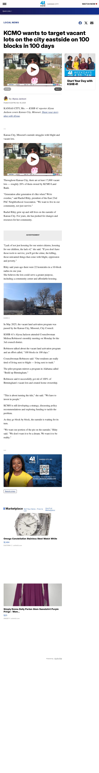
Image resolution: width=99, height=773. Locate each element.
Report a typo (10, 491)
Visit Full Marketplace (50, 509)
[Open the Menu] (4, 4)
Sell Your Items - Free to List (33, 510)
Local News (11, 22)
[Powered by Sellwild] (58, 659)
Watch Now (89, 4)
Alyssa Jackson (19, 99)
